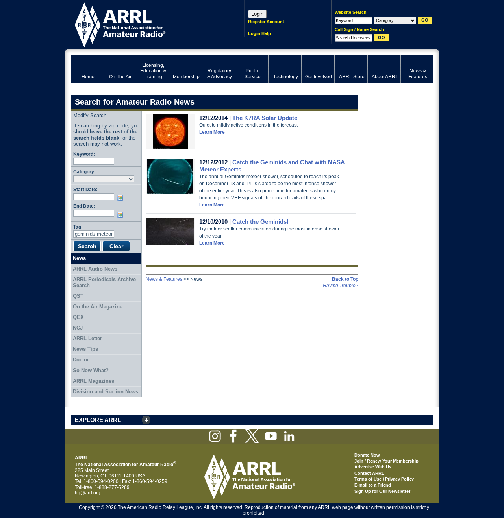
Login (257, 14)
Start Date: (85, 189)
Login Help (259, 33)
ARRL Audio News (95, 269)
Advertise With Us (372, 467)
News (79, 258)
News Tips (85, 349)
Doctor (81, 360)
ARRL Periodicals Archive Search (104, 283)
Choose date (121, 198)
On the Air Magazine (97, 307)
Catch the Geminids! (260, 221)
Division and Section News (105, 391)
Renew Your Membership (393, 461)
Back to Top (345, 279)
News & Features (164, 279)
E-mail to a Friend (372, 485)
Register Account (266, 21)
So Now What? (91, 370)
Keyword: (84, 154)
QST (78, 296)
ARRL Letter (87, 338)
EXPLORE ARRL (98, 420)
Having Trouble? (340, 285)
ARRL (147, 24)
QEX (78, 317)
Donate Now (367, 455)
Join (358, 461)
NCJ (78, 328)
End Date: (84, 205)
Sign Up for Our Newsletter (382, 491)
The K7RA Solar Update (264, 117)
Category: (84, 171)
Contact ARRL (369, 473)
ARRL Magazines (93, 381)
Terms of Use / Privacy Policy (384, 479)
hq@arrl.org (87, 493)
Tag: (78, 226)
